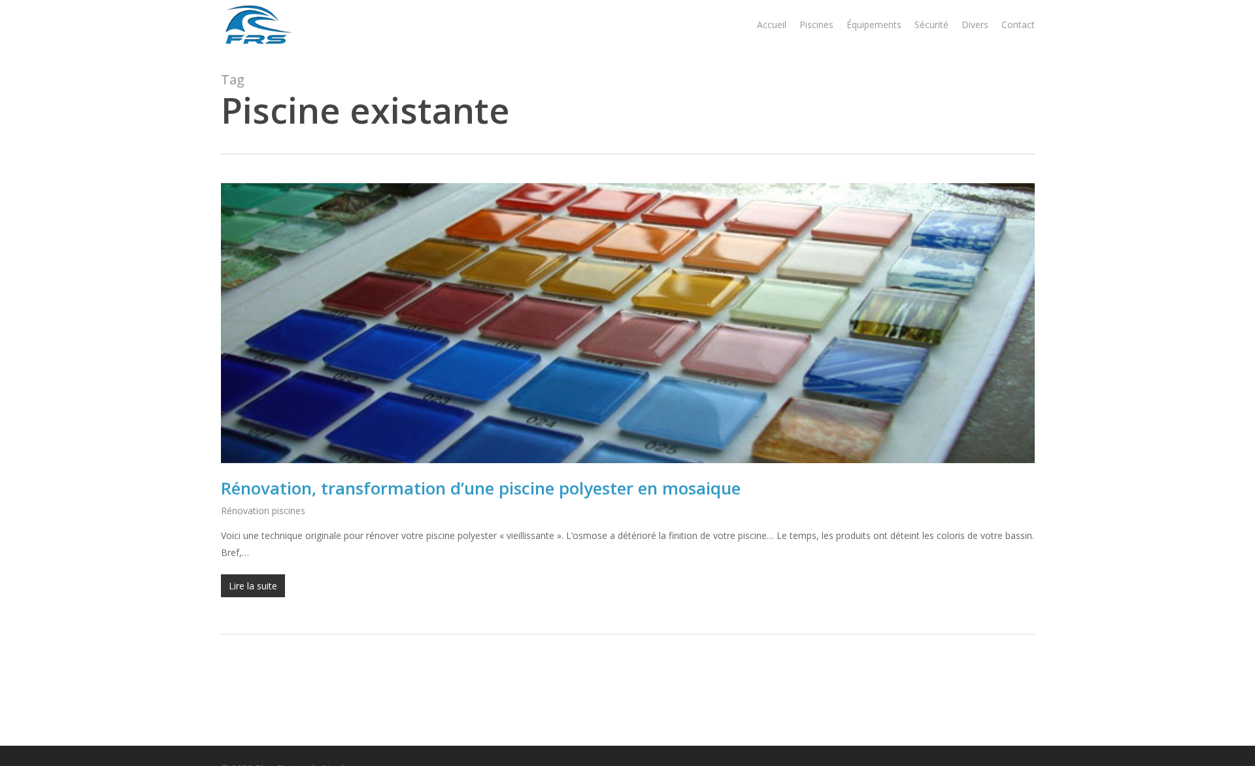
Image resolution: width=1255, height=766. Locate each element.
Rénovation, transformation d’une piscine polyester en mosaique (481, 488)
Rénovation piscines (263, 510)
